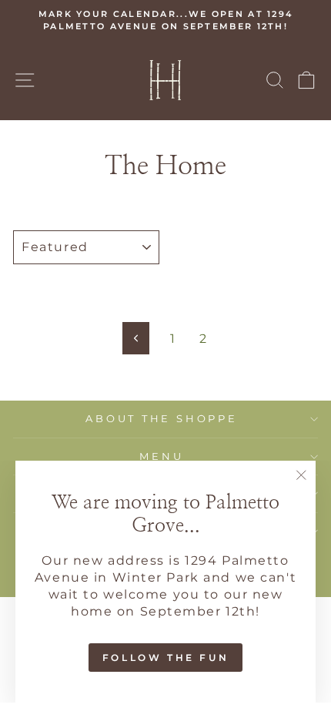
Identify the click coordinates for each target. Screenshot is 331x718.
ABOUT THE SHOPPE (161, 418)
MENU (161, 456)
